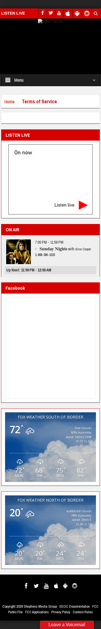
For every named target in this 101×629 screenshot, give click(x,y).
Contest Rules (83, 612)
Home (9, 101)
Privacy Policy (60, 612)
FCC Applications (37, 612)
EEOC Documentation (74, 606)
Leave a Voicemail (67, 624)
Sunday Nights (53, 248)
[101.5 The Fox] (50, 21)
